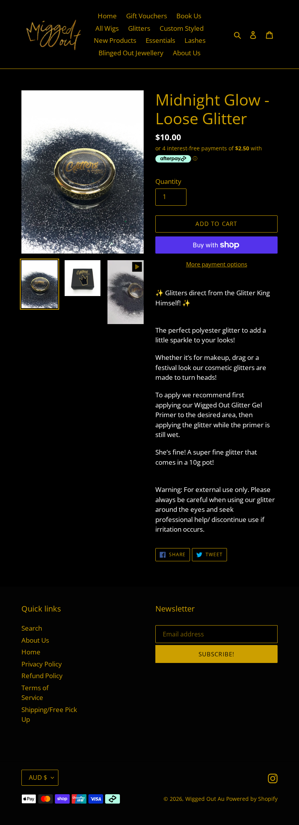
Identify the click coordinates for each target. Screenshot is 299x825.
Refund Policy (42, 675)
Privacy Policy (41, 663)
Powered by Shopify (252, 798)
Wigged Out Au (205, 798)
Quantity (168, 181)
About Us (35, 640)
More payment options (216, 264)
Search (31, 628)
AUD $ (38, 777)
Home (30, 651)
